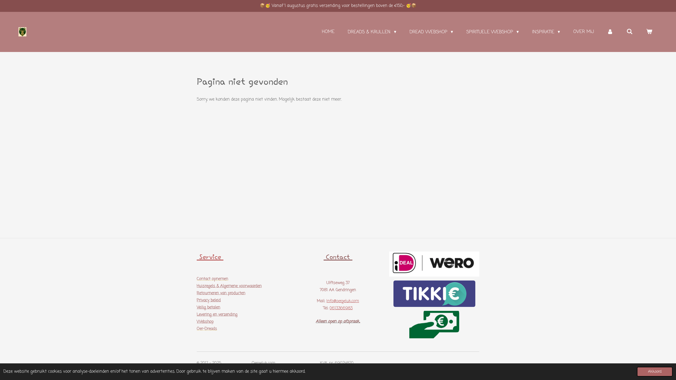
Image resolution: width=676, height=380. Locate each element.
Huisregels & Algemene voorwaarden (229, 286)
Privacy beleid (209, 300)
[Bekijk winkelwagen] (649, 31)
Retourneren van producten (221, 293)
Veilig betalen (208, 307)
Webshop (205, 322)
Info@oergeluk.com (342, 301)
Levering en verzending (217, 314)
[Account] (610, 31)
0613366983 (341, 308)
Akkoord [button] (654, 371)
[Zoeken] (629, 31)
